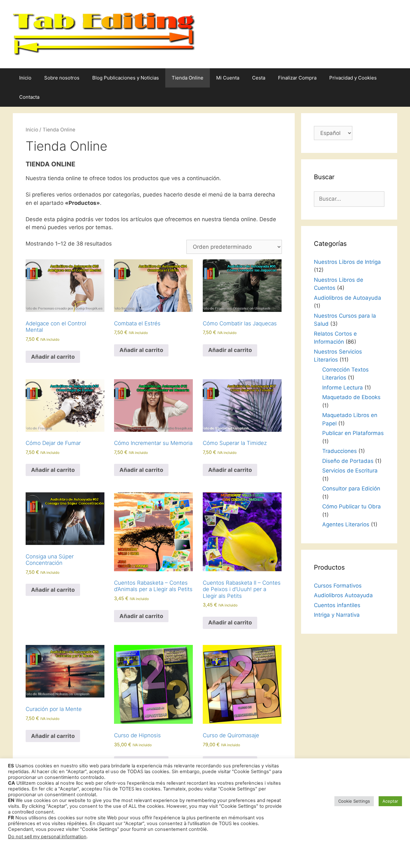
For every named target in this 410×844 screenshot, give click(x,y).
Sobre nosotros (61, 78)
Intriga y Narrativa (337, 615)
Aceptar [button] (390, 801)
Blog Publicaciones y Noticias (125, 78)
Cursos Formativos (338, 585)
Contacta (29, 97)
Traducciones (339, 451)
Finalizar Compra (297, 78)
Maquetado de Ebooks (351, 397)
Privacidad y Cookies (353, 78)
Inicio (25, 78)
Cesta (258, 78)
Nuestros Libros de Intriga (347, 262)
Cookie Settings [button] (354, 801)
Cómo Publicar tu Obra (351, 506)
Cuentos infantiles (337, 605)
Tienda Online (187, 78)
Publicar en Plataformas (353, 433)
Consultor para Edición (351, 488)
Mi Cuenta (227, 78)
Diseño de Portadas (347, 461)
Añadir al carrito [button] (53, 357)
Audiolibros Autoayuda (343, 595)
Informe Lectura (342, 387)
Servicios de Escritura (350, 470)
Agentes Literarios (345, 524)
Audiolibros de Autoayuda (347, 298)
